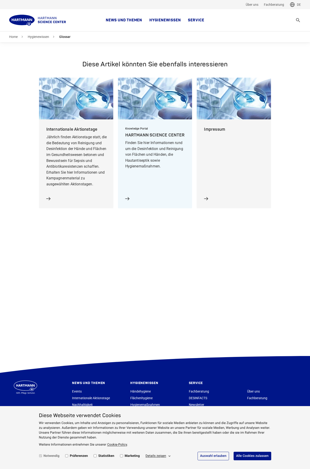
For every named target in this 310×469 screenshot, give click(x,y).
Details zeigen (155, 456)
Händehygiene (140, 391)
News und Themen (124, 20)
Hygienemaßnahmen (145, 405)
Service (196, 20)
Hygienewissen (165, 20)
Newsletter (196, 405)
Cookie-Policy (117, 444)
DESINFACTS (198, 398)
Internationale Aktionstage (91, 398)
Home (13, 37)
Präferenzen (79, 456)
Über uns (252, 4)
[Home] (37, 20)
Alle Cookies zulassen (252, 456)
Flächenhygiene (141, 398)
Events (77, 391)
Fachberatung (274, 4)
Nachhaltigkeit (82, 405)
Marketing (132, 456)
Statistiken (106, 456)
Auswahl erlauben (213, 456)
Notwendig (52, 456)
